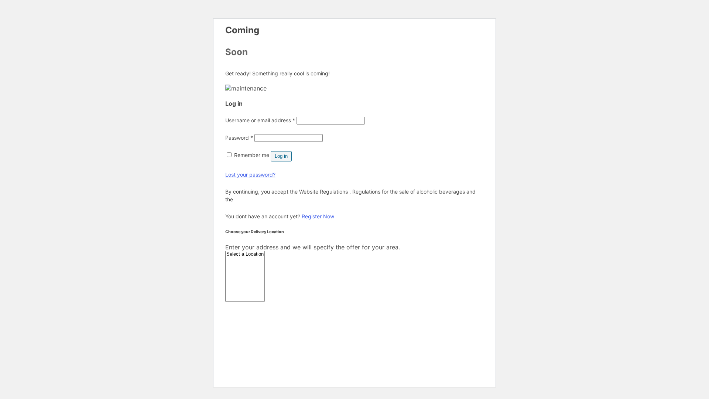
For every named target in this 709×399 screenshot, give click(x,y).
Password (239, 137)
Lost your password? (250, 174)
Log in (281, 156)
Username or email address (260, 120)
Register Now (318, 216)
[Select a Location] (245, 254)
